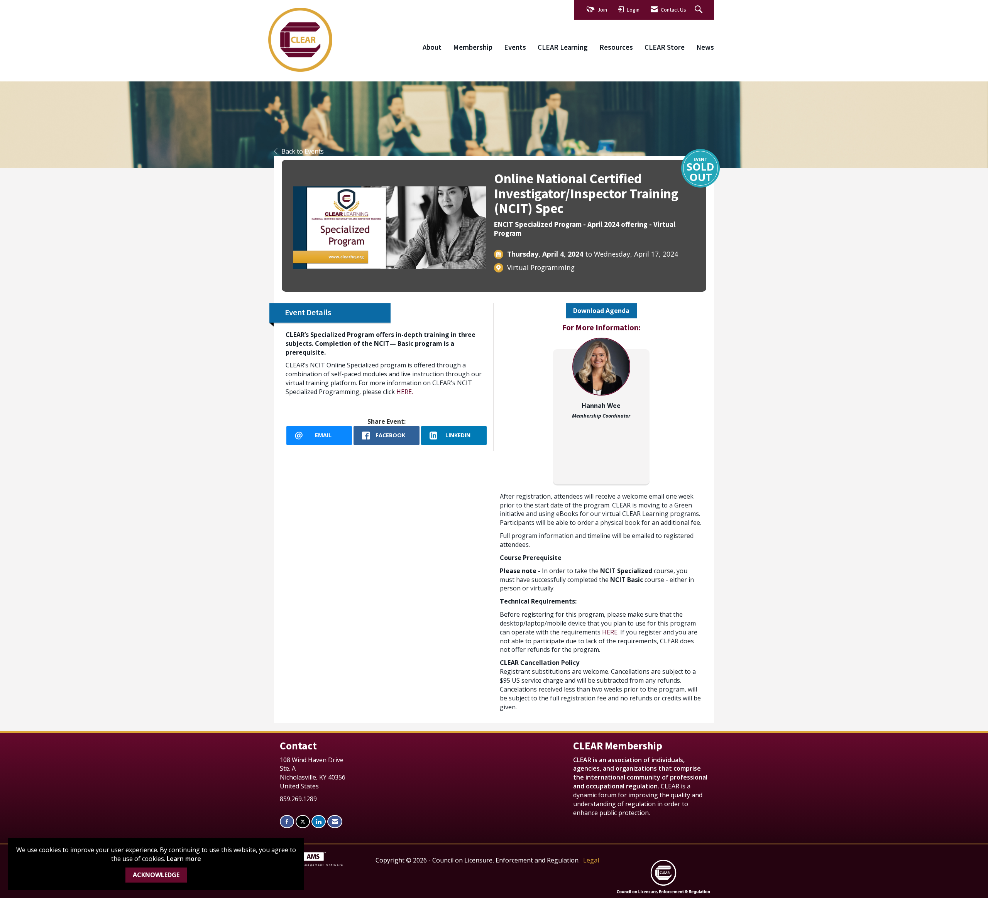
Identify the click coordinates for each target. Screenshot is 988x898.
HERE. (404, 391)
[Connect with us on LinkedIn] (318, 822)
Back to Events (302, 151)
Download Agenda (601, 310)
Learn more (184, 858)
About (432, 47)
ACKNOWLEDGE (156, 875)
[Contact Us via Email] (334, 822)
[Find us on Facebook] (287, 822)
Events (515, 47)
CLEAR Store (665, 47)
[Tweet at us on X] (303, 822)
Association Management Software (308, 864)
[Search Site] (699, 10)
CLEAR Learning (563, 47)
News (705, 47)
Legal (591, 860)
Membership (472, 47)
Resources (616, 47)
